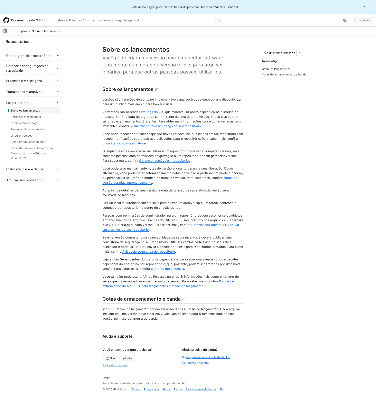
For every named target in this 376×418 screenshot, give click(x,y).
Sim (112, 358)
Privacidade (151, 389)
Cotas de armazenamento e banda (141, 299)
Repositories (17, 41)
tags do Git (154, 112)
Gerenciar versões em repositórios (164, 160)
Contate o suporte (197, 363)
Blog (222, 389)
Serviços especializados (201, 389)
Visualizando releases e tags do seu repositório (166, 126)
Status (166, 389)
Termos (136, 389)
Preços (178, 389)
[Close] (365, 6)
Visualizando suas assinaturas (124, 143)
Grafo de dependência (167, 269)
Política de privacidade (114, 365)
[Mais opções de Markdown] (299, 53)
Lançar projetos (17, 31)
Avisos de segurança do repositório (148, 251)
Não (129, 358)
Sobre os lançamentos (46, 31)
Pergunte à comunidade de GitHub (208, 357)
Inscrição (364, 20)
